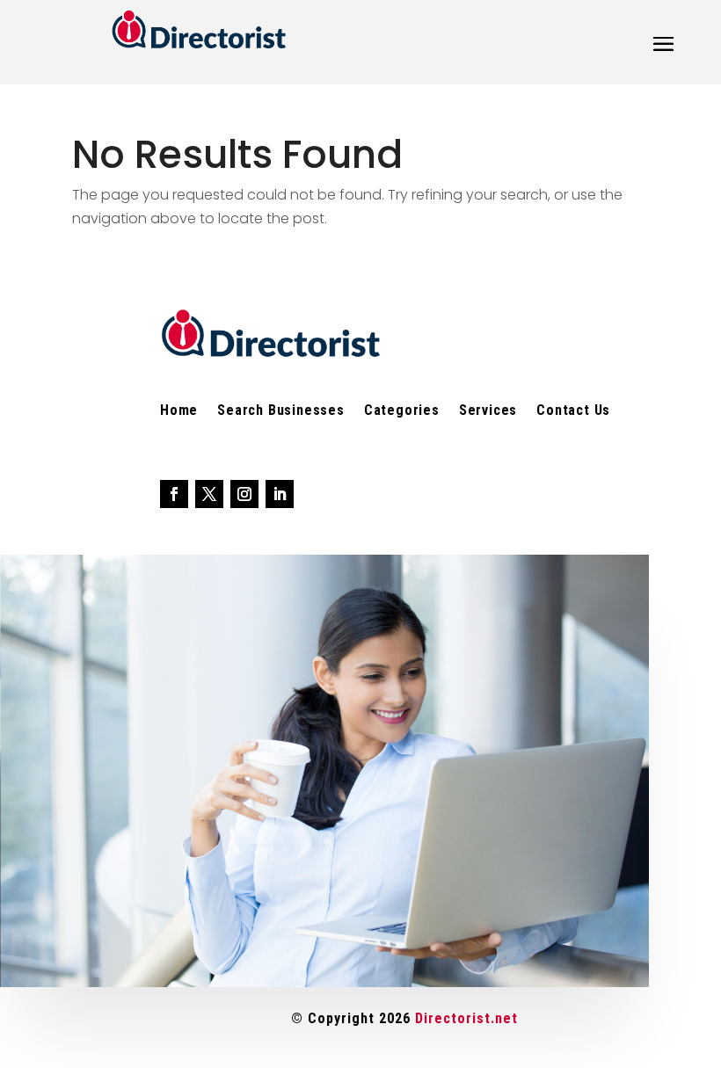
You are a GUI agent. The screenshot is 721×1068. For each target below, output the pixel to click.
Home (179, 411)
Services (488, 411)
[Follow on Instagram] (244, 494)
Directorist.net (466, 1018)
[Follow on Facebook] (174, 494)
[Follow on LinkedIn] (280, 494)
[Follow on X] (209, 494)
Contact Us (573, 411)
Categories (402, 411)
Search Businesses (281, 411)
